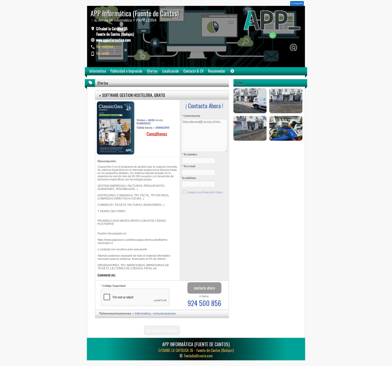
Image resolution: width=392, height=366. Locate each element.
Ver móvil (102, 53)
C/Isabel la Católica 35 (114, 31)
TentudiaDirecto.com (198, 356)
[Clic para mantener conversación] (272, 37)
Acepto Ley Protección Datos (205, 192)
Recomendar (216, 71)
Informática (97, 71)
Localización (170, 71)
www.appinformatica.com (113, 40)
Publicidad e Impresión (126, 71)
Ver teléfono (104, 46)
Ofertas (152, 71)
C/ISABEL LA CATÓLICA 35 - (196, 350)
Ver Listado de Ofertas (162, 330)
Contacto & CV (193, 71)
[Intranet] (232, 72)
